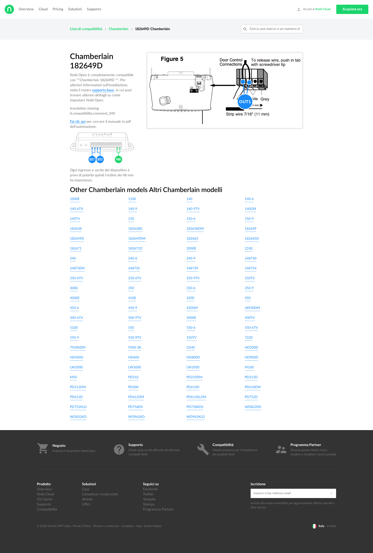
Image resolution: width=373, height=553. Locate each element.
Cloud (43, 9)
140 (189, 199)
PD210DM (194, 377)
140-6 (249, 199)
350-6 (190, 288)
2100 (249, 248)
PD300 (133, 387)
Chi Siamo (44, 499)
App (138, 526)
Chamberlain (118, 29)
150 (131, 218)
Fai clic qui (77, 121)
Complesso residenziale (100, 494)
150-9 (249, 218)
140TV (75, 218)
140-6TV (76, 208)
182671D (135, 248)
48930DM (252, 308)
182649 (250, 228)
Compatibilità (47, 509)
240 (73, 258)
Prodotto (44, 484)
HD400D (76, 357)
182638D (135, 228)
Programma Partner (158, 509)
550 (131, 327)
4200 (190, 298)
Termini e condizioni (106, 526)
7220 (249, 337)
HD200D (251, 347)
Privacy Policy (82, 526)
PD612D (76, 397)
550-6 (190, 327)
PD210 (133, 377)
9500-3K (134, 347)
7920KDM (77, 347)
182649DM (137, 238)
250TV (250, 278)
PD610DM (253, 387)
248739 (192, 268)
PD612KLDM (196, 397)
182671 (76, 248)
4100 (132, 298)
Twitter (148, 494)
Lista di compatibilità (86, 29)
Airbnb (87, 499)
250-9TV (193, 278)
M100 (249, 367)
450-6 (74, 308)
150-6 (190, 218)
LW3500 (192, 367)
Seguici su (151, 484)
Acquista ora (352, 9)
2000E (191, 248)
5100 (74, 327)
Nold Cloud (45, 494)
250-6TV (76, 278)
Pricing (58, 9)
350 (131, 288)
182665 (192, 238)
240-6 (132, 258)
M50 (73, 377)
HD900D (251, 357)
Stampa (148, 504)
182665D (252, 238)
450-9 (132, 308)
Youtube (149, 499)
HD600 (133, 357)
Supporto (94, 9)
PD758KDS (194, 407)
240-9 (190, 258)
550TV (191, 337)
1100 (132, 199)
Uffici (86, 504)
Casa (85, 489)
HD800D (193, 357)
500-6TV (76, 317)
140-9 (132, 208)
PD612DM (136, 397)
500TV (250, 317)
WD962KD (136, 416)
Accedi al (313, 9)
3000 (74, 288)
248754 (250, 268)
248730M (77, 268)
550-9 (74, 337)
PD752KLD (78, 407)
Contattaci (127, 526)
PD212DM (78, 387)
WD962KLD (195, 416)
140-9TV (193, 208)
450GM (192, 308)
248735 (134, 268)
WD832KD (78, 416)
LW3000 (134, 367)
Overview (26, 9)
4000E (75, 298)
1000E (75, 199)
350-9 (249, 288)
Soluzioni (75, 9)
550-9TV (134, 337)
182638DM (195, 228)
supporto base (103, 90)
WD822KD (253, 407)
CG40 (190, 347)
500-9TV (134, 317)
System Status (153, 526)
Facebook (150, 489)
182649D (77, 238)
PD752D (251, 397)
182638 (76, 228)
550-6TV (251, 327)
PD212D (251, 377)
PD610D (192, 387)
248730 (250, 258)
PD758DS (135, 407)
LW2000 (76, 367)
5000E (191, 317)
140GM (250, 208)
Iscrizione (258, 484)
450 (248, 298)
